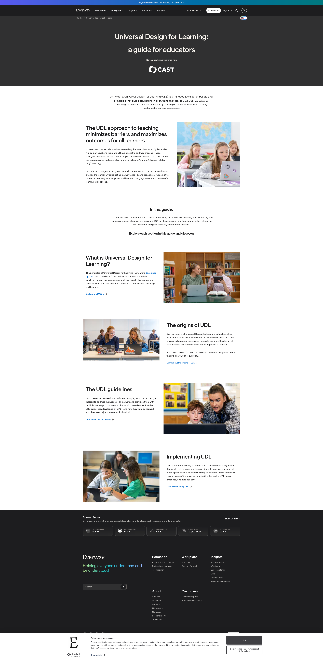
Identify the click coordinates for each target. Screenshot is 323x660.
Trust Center (231, 518)
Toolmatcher (158, 570)
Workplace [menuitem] (116, 10)
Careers (156, 604)
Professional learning (162, 566)
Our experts (157, 608)
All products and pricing (163, 562)
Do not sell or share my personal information (244, 650)
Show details (96, 655)
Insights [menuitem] (131, 10)
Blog (213, 574)
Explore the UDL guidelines (98, 419)
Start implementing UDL (178, 487)
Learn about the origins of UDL (181, 363)
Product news (217, 577)
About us (156, 596)
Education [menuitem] (100, 10)
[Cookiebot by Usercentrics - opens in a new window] (74, 655)
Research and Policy (220, 581)
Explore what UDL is (95, 294)
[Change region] (243, 18)
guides (79, 18)
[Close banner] (319, 2)
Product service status (192, 600)
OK (244, 640)
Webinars (215, 566)
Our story (156, 600)
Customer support (190, 596)
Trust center (157, 619)
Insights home (217, 562)
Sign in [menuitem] (226, 10)
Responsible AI (159, 616)
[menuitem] (194, 10)
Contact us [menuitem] (213, 10)
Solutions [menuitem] (146, 10)
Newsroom (157, 612)
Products (186, 562)
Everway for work (189, 566)
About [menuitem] (160, 10)
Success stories (218, 570)
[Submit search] (123, 586)
